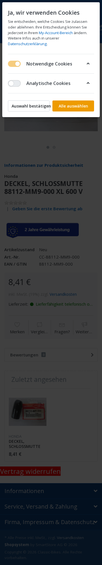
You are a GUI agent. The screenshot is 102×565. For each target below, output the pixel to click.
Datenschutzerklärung (27, 43)
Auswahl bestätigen (31, 106)
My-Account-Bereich (56, 32)
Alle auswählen (73, 106)
